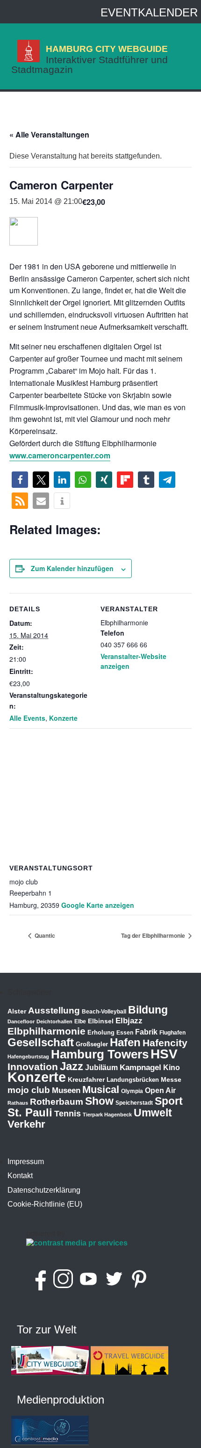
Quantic (44, 935)
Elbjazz (129, 1020)
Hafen (125, 1042)
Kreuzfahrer (86, 1079)
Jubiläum (101, 1068)
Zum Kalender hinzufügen (72, 568)
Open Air (160, 1090)
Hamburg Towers (100, 1054)
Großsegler (92, 1044)
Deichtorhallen (54, 1021)
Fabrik (146, 1032)
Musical (100, 1089)
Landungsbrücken (133, 1079)
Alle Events (27, 718)
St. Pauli (29, 1112)
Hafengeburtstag (28, 1056)
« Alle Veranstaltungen (49, 134)
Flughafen (172, 1032)
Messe (171, 1079)
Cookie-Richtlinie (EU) (44, 1204)
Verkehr (26, 1124)
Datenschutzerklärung (43, 1190)
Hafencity (165, 1042)
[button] (20, 479)
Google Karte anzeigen (97, 905)
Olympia (132, 1091)
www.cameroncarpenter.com (59, 455)
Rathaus (17, 1103)
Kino (171, 1068)
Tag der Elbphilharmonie (154, 935)
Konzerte (63, 718)
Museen (66, 1090)
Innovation (32, 1066)
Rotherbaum (56, 1102)
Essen (124, 1032)
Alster (16, 1011)
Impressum (25, 1162)
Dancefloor (21, 1021)
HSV (164, 1054)
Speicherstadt (134, 1103)
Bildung (148, 1010)
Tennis (67, 1113)
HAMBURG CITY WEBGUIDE (107, 48)
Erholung (101, 1032)
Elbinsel (101, 1021)
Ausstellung (54, 1010)
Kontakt (20, 1176)
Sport (169, 1101)
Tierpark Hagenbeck (107, 1114)
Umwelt (153, 1113)
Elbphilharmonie (46, 1031)
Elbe (80, 1021)
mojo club (28, 1090)
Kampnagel (140, 1067)
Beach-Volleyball (104, 1011)
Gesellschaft (40, 1042)
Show (99, 1101)
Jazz (71, 1066)
